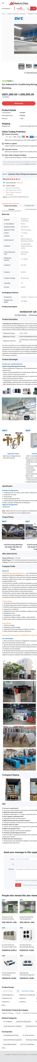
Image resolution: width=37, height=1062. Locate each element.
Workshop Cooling (31, 1040)
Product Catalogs (28, 991)
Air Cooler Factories (28, 1035)
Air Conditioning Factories (11, 1035)
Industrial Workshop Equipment (12, 1040)
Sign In (5, 197)
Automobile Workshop (9, 1044)
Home (3, 14)
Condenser (22, 1002)
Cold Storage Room (7, 995)
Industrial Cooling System (23, 1021)
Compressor (5, 1002)
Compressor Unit (7, 998)
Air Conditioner (7, 1021)
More (3, 1048)
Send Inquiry (18, 103)
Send (18, 885)
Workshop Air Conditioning (27, 995)
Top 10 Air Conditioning (27, 1044)
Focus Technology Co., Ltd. (24, 1054)
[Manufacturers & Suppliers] (18, 3)
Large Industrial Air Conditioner (12, 1026)
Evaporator (22, 998)
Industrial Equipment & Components (16, 14)
